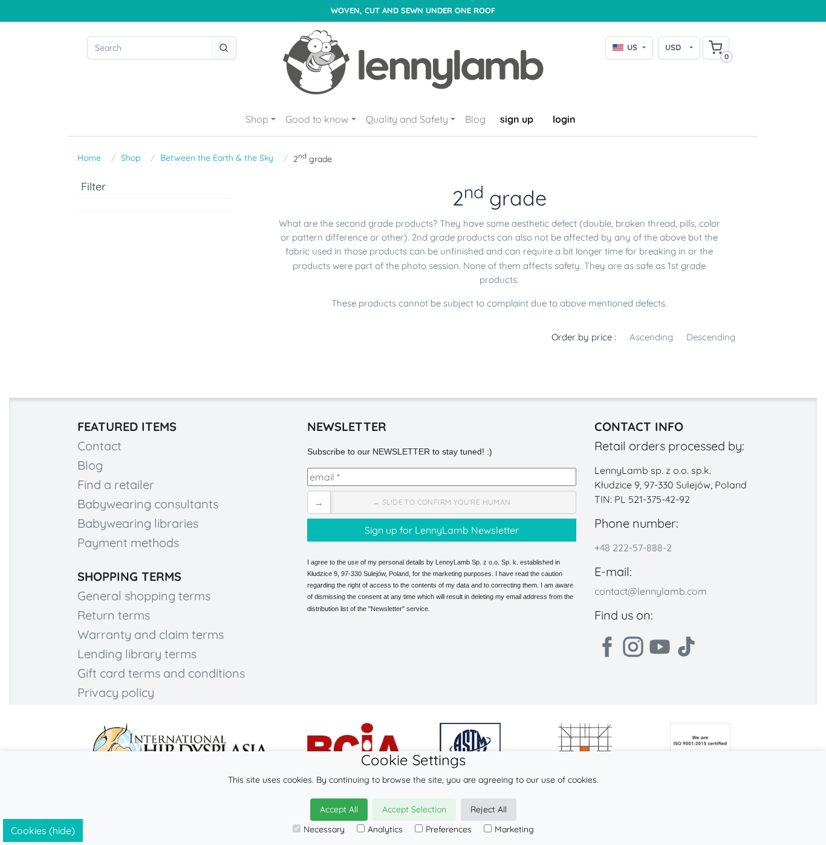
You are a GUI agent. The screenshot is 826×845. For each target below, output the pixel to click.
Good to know (316, 119)
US (632, 47)
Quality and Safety (407, 119)
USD (673, 47)
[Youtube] (660, 647)
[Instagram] (633, 647)
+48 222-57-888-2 (633, 548)
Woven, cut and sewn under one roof (413, 10)
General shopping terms (143, 595)
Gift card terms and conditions (161, 673)
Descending (710, 337)
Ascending (651, 337)
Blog (475, 119)
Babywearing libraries (137, 523)
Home (89, 157)
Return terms (113, 615)
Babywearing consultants (147, 503)
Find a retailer (115, 484)
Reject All (488, 809)
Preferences (449, 829)
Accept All (339, 809)
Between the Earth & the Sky (216, 157)
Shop (257, 119)
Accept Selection (414, 809)
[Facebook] (606, 647)
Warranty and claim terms (150, 634)
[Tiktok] (686, 647)
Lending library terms (137, 653)
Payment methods (128, 542)
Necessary (324, 829)
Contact (99, 445)
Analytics (385, 829)
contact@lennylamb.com (650, 591)
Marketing (514, 829)
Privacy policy (115, 692)
